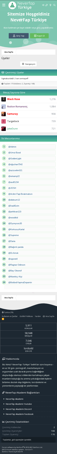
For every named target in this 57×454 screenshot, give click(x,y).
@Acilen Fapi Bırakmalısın (20, 194)
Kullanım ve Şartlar (10, 316)
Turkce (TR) (8, 312)
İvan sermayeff (21, 78)
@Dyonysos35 (15, 223)
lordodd (28, 348)
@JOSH (12, 188)
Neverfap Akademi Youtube (19, 403)
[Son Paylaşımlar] (50, 5)
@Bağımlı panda (15, 247)
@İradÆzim (13, 206)
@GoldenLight (14, 158)
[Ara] (54, 5)
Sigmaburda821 (8, 78)
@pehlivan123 (14, 211)
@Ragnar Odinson (16, 265)
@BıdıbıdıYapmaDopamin (20, 282)
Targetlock (13, 121)
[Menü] (4, 5)
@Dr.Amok (13, 253)
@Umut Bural (14, 152)
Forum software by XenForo (22, 447)
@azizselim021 (15, 170)
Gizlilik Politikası (26, 316)
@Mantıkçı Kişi (15, 276)
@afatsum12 (14, 200)
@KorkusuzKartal (16, 229)
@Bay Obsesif (15, 270)
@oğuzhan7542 (15, 164)
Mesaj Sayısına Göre (14, 92)
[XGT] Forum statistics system (17, 449)
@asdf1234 (13, 182)
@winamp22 (14, 176)
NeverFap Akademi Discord (19, 409)
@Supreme (13, 235)
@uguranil (12, 259)
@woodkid (13, 217)
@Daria (11, 241)
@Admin (12, 147)
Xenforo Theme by (12, 452)
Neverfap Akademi (14, 398)
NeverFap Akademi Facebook (19, 414)
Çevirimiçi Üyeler (14, 72)
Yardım (38, 316)
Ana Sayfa (50, 316)
